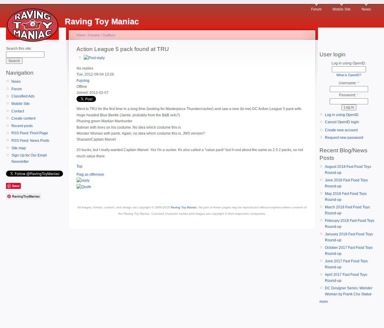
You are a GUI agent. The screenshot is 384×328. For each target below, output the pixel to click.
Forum (316, 9)
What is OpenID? (348, 75)
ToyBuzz (109, 35)
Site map (18, 148)
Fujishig (82, 81)
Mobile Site (341, 9)
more (324, 302)
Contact (17, 111)
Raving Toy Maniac (184, 207)
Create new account (341, 130)
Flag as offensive (90, 174)
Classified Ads (22, 96)
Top (79, 166)
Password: (348, 95)
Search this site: (19, 48)
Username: (349, 83)
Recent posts (22, 126)
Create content (23, 118)
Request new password (344, 138)
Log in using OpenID (341, 115)
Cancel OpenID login (342, 122)
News (366, 9)
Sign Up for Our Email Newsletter (29, 158)
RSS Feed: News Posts (30, 141)
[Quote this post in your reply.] (83, 187)
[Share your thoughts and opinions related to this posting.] (94, 58)
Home (80, 35)
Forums (94, 35)
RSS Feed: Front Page (29, 133)
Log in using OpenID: (349, 63)
